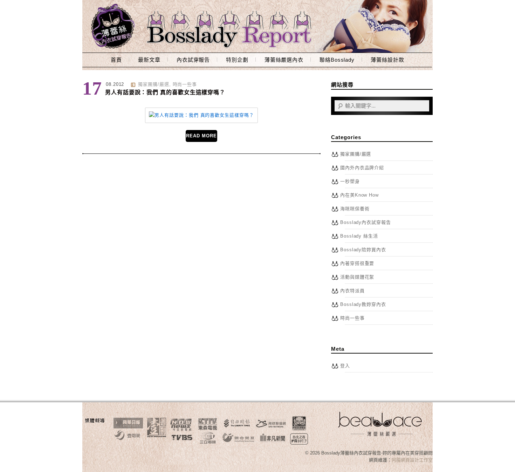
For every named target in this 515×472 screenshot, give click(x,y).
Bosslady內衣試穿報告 (365, 222)
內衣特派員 (352, 290)
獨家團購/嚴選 (153, 84)
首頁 (116, 60)
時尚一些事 (185, 84)
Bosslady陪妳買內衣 (363, 249)
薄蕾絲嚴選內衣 (284, 60)
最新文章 (149, 60)
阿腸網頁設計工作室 (412, 460)
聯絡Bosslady (337, 60)
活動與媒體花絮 (357, 277)
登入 (345, 365)
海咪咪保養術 (354, 208)
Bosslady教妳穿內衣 (363, 304)
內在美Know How (359, 195)
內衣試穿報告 (193, 60)
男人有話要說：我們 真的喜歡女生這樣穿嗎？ (165, 92)
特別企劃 (237, 60)
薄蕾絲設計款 (387, 60)
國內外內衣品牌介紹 (362, 167)
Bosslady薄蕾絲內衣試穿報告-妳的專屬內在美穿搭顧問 (257, 26)
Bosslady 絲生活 (359, 236)
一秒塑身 (350, 181)
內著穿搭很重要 (357, 263)
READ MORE (201, 135)
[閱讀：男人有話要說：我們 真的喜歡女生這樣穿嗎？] (201, 115)
